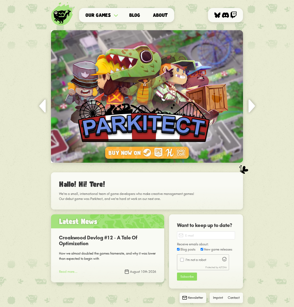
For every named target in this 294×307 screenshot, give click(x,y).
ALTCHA (223, 267)
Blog (134, 15)
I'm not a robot (196, 260)
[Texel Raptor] (64, 15)
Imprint (218, 298)
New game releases (217, 249)
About (160, 15)
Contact (234, 298)
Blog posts (187, 249)
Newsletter (195, 298)
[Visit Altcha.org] (224, 260)
